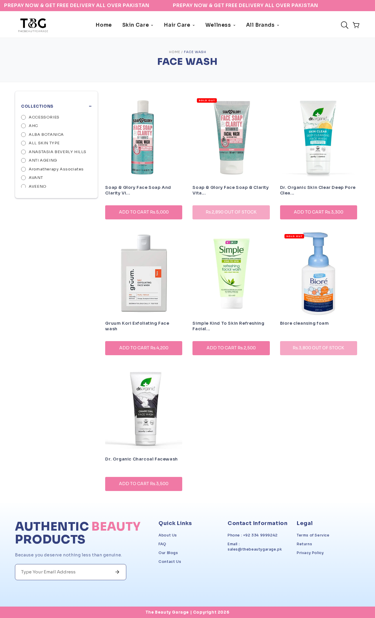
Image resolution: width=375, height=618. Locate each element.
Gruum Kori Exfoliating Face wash (137, 325)
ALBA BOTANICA (46, 134)
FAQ (162, 544)
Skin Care (135, 25)
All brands (260, 25)
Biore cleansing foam (304, 323)
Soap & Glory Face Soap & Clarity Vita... (230, 189)
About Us (167, 535)
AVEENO (38, 186)
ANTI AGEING (43, 160)
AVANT (36, 177)
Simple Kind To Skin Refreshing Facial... (228, 325)
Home (104, 25)
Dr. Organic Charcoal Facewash (141, 459)
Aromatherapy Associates (56, 169)
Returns (304, 544)
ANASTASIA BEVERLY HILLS (57, 151)
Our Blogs (168, 553)
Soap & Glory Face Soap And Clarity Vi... (138, 189)
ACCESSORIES (44, 117)
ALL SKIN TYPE (44, 142)
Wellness (218, 25)
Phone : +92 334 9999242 (253, 535)
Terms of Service (313, 535)
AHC (33, 125)
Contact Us (169, 561)
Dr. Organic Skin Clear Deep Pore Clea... (318, 189)
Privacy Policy (310, 553)
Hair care (177, 25)
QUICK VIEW (143, 229)
